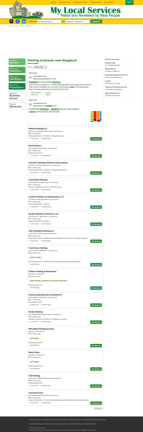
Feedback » (16, 78)
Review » (15, 61)
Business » (16, 70)
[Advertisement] (71, 42)
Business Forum (15, 96)
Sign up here (68, 424)
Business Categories (55, 424)
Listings (45, 424)
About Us (37, 420)
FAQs (94, 420)
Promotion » (17, 86)
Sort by (30, 67)
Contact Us (71, 420)
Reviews (38, 424)
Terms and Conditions (84, 420)
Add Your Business (61, 420)
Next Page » (98, 408)
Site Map (32, 424)
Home (31, 420)
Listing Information (47, 420)
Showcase (16, 105)
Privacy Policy (101, 420)
